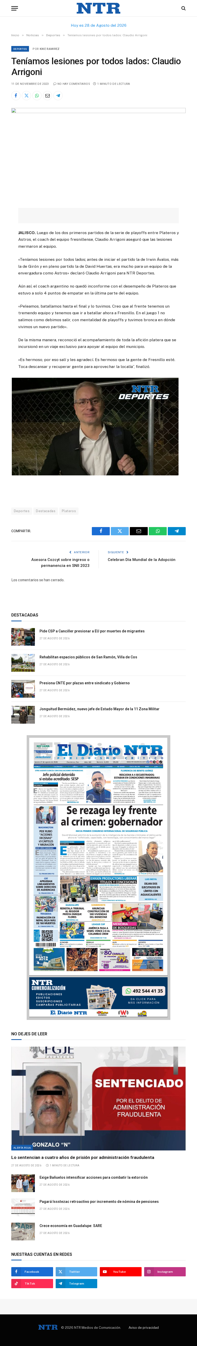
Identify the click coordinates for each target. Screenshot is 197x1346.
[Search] (183, 8)
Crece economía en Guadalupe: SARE (71, 1226)
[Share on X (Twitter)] (26, 95)
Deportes (20, 48)
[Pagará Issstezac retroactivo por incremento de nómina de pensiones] (23, 1207)
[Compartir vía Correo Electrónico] (47, 95)
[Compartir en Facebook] (16, 95)
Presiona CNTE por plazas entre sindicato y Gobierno (85, 683)
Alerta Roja (22, 1147)
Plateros (69, 511)
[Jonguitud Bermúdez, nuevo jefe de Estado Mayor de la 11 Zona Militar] (23, 715)
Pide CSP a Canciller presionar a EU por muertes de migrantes (92, 631)
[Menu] (14, 8)
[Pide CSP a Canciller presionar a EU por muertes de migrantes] (23, 637)
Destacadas (45, 511)
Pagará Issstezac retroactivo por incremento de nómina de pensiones (99, 1202)
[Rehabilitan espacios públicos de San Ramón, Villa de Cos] (23, 663)
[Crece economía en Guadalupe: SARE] (23, 1231)
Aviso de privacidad (144, 1328)
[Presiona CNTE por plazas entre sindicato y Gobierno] (23, 689)
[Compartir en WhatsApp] (37, 95)
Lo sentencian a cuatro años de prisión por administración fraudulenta (82, 1157)
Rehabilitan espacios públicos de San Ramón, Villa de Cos (88, 657)
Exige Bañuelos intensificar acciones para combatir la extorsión (94, 1177)
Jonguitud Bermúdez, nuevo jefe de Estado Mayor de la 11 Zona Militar (100, 709)
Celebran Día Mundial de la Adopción (141, 559)
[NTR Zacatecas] (98, 8)
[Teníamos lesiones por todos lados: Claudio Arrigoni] (98, 112)
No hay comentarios (73, 84)
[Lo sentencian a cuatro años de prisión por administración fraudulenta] (98, 1099)
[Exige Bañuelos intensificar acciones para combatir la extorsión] (23, 1183)
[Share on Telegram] (58, 95)
